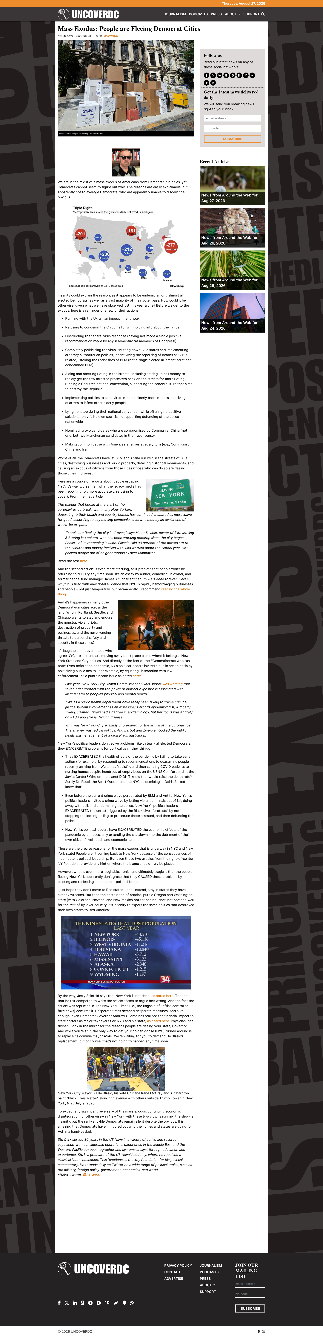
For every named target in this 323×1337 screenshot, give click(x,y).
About (231, 14)
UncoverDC (89, 14)
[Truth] (246, 75)
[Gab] (226, 75)
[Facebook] (206, 75)
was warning (172, 684)
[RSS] (213, 83)
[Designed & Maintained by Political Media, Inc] (259, 1331)
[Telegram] (233, 75)
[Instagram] (219, 75)
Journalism (175, 14)
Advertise (173, 1279)
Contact (172, 1272)
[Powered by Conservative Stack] (263, 1331)
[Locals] (206, 83)
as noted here (162, 996)
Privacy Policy (178, 1265)
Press (216, 14)
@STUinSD (91, 1175)
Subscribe (232, 139)
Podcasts (198, 14)
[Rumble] (239, 75)
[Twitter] (213, 75)
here (83, 561)
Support (251, 14)
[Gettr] (252, 75)
